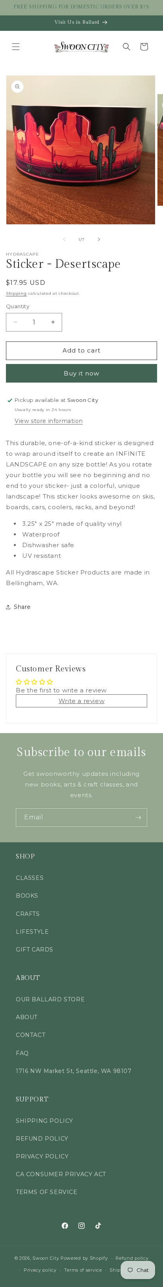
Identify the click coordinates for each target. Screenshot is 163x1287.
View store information (49, 421)
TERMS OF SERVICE (47, 1192)
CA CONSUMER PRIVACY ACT (61, 1174)
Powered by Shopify (84, 1257)
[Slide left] (64, 239)
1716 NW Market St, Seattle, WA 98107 (74, 1071)
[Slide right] (99, 239)
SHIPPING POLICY (44, 1120)
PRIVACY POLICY (42, 1156)
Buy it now (81, 373)
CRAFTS (28, 913)
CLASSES (30, 877)
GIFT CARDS (34, 949)
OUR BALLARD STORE (50, 999)
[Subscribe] (138, 817)
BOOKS (27, 895)
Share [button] (22, 606)
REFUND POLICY (42, 1138)
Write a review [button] (81, 701)
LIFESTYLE (32, 931)
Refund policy (132, 1258)
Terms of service (83, 1270)
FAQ (22, 1053)
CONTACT (30, 1035)
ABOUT (27, 1017)
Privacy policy (40, 1270)
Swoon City (45, 1257)
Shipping (16, 293)
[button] (16, 46)
